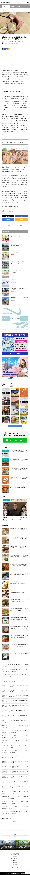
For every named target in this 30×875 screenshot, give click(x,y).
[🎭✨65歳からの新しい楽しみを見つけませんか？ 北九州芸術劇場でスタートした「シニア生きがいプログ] (6, 410)
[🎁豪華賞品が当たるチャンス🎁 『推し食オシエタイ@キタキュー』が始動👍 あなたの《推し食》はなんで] (24, 392)
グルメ (15, 824)
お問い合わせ (15, 864)
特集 (15, 834)
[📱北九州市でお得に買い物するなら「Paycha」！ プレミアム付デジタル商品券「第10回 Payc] (24, 419)
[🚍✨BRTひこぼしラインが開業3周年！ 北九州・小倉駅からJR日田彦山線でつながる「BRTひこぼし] (6, 419)
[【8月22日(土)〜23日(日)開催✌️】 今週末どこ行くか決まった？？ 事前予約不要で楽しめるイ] (24, 410)
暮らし (6, 6)
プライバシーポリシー (15, 858)
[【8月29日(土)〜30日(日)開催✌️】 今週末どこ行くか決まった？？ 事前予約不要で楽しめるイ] (15, 392)
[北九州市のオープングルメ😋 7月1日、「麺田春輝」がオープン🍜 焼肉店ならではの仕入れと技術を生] (15, 419)
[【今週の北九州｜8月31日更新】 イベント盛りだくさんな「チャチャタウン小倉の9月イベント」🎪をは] (6, 392)
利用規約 (15, 856)
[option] (7, 845)
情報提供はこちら (15, 860)
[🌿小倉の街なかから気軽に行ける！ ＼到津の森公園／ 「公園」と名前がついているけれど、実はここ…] (15, 410)
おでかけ (15, 821)
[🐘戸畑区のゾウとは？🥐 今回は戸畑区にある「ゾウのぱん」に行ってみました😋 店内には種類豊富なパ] (6, 401)
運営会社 (15, 862)
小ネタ (15, 829)
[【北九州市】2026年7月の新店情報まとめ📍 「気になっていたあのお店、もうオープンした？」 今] (15, 401)
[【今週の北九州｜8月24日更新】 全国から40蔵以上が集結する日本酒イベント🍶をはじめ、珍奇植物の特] (24, 401)
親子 (15, 836)
